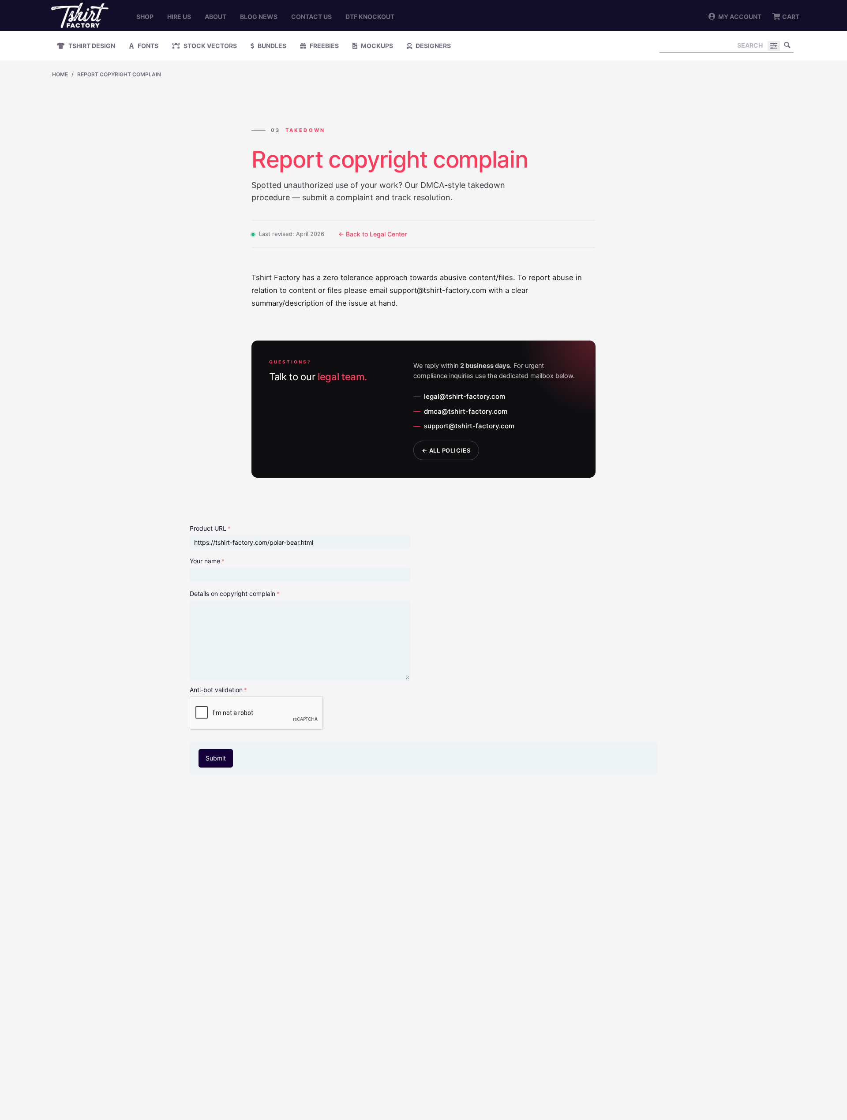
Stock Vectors (209, 45)
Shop (145, 16)
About (215, 16)
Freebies (323, 45)
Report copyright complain (119, 74)
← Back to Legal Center (372, 234)
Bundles (271, 45)
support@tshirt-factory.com (469, 426)
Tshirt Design (91, 45)
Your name (205, 561)
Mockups (376, 45)
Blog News (258, 16)
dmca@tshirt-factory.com (465, 411)
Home (60, 74)
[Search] (787, 45)
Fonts (147, 45)
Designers (432, 45)
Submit (216, 758)
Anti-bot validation (216, 689)
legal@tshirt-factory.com (464, 396)
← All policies (446, 450)
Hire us (179, 16)
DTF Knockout (369, 16)
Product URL (208, 528)
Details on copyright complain (232, 593)
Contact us (311, 16)
